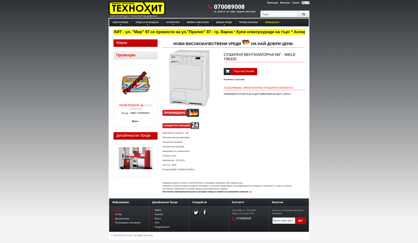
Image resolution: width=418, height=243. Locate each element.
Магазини (285, 2)
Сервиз (296, 2)
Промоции (272, 2)
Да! (300, 220)
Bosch (158, 218)
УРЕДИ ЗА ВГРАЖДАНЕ (147, 22)
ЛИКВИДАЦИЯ (272, 22)
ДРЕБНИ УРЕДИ (224, 22)
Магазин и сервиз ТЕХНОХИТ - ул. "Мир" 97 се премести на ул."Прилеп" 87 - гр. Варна (145, 32)
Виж (134, 121)
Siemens (159, 214)
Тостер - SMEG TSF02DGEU (135, 113)
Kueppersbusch (162, 227)
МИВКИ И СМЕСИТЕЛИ (198, 22)
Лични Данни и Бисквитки (127, 222)
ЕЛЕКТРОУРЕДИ (120, 22)
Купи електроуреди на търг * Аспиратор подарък (281, 32)
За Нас (118, 214)
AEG (157, 222)
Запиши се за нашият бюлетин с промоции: (288, 212)
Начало (118, 210)
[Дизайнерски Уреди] (135, 158)
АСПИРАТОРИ (173, 22)
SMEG (158, 210)
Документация (122, 218)
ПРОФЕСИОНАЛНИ (248, 22)
